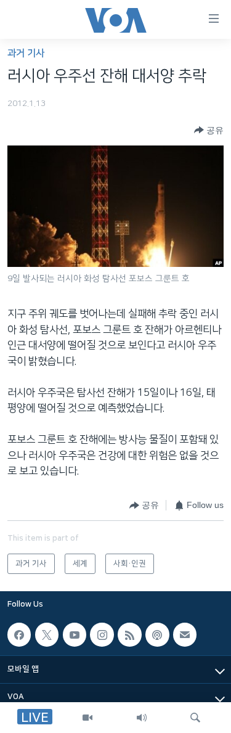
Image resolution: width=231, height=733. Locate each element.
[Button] (209, 130)
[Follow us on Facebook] (19, 635)
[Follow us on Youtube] (74, 635)
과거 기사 (25, 53)
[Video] (87, 717)
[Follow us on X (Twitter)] (47, 635)
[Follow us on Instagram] (101, 635)
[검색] (195, 717)
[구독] (185, 635)
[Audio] (141, 717)
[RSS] (129, 635)
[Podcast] (157, 635)
